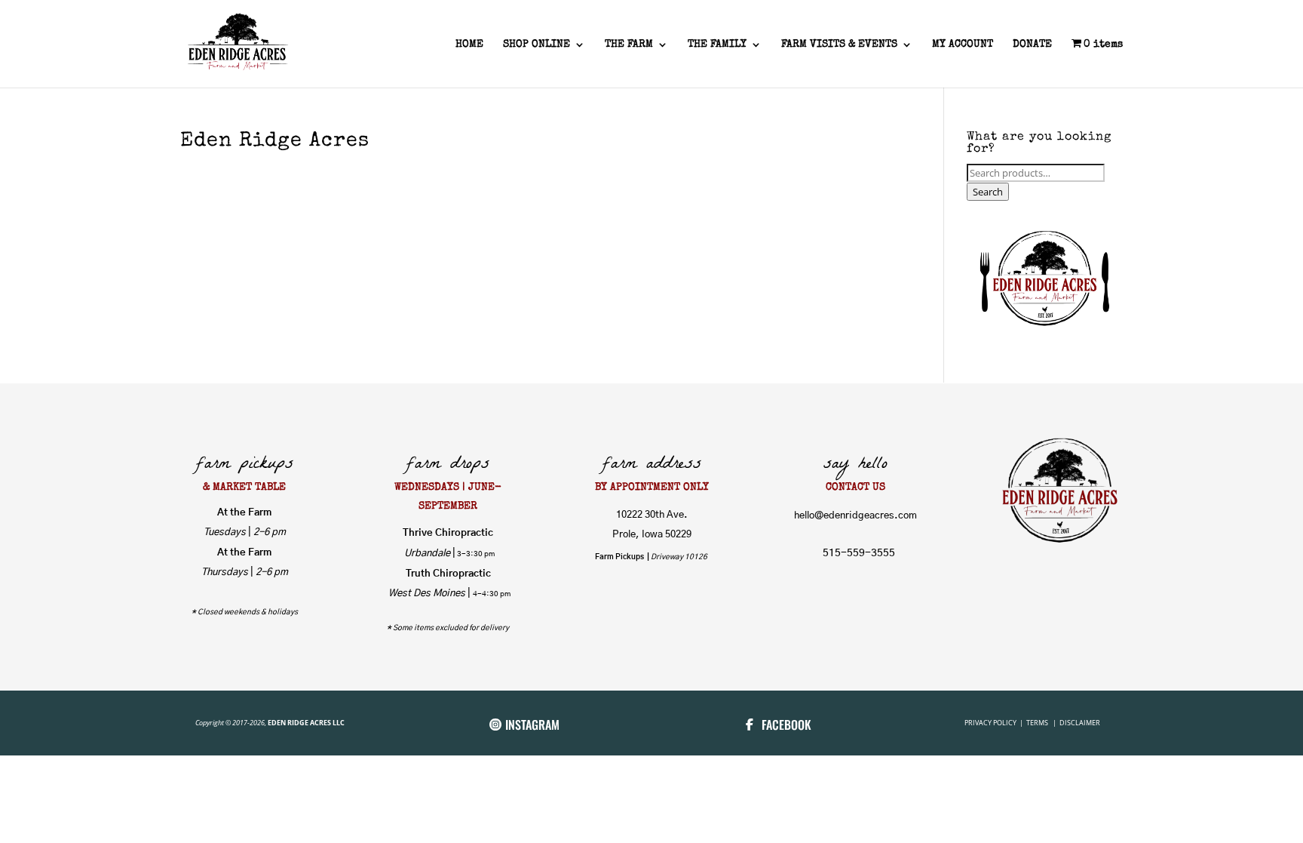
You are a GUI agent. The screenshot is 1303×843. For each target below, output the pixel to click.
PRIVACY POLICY (991, 723)
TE (1029, 723)
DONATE (1032, 44)
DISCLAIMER (1079, 723)
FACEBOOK (786, 724)
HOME (469, 44)
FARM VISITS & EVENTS (839, 44)
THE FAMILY (717, 44)
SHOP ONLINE (536, 44)
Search (988, 191)
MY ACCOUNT (962, 44)
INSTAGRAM (532, 724)
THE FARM (629, 44)
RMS (1042, 723)
